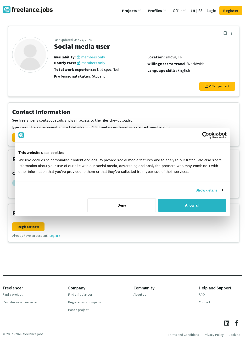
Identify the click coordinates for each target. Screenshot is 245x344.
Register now (28, 227)
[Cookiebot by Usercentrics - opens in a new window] (206, 135)
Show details (206, 190)
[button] (132, 10)
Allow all (192, 205)
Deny (121, 205)
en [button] (192, 10)
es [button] (200, 10)
